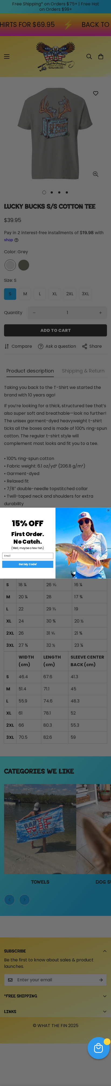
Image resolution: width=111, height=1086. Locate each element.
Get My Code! (28, 564)
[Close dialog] (108, 510)
